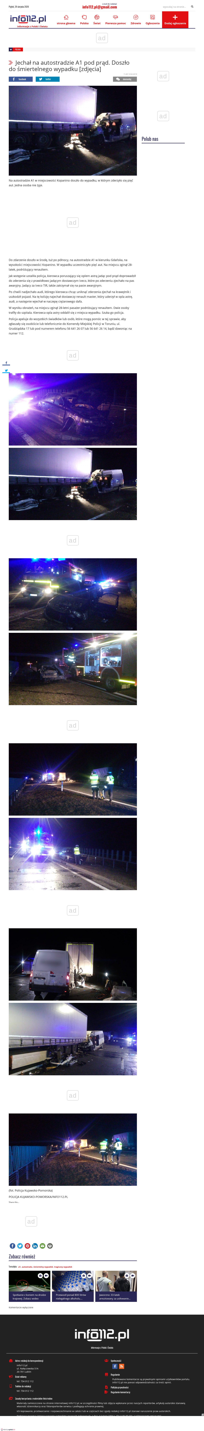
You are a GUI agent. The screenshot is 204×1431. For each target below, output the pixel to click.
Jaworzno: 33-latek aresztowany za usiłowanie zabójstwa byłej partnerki (114, 1298)
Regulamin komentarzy (120, 1392)
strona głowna (66, 23)
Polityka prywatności (119, 1387)
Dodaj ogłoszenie (175, 23)
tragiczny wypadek (63, 1266)
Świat (97, 23)
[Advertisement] (102, 1424)
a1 (19, 1266)
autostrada (27, 1266)
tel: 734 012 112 (25, 1381)
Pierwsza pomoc (115, 23)
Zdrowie (136, 23)
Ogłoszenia (153, 23)
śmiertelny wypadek (43, 1266)
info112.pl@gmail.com (99, 7)
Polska (84, 23)
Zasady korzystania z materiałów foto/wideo (33, 1398)
